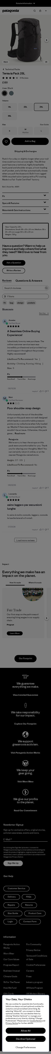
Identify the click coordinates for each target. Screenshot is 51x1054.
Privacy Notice (12, 1023)
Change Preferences (26, 1047)
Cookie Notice (36, 1021)
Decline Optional (25, 1038)
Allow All (25, 1030)
